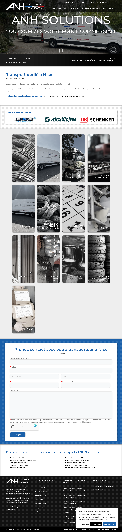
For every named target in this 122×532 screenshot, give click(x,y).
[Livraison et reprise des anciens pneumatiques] (48, 208)
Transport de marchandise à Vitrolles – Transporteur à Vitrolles (74, 490)
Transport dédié (52, 176)
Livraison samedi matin (75, 227)
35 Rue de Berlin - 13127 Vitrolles (94, 2)
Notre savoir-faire (40, 487)
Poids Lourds (75, 177)
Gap (66, 96)
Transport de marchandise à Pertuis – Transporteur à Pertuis (75, 517)
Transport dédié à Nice (18, 463)
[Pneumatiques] (23, 158)
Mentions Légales (83, 529)
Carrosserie (101, 228)
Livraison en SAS (25, 277)
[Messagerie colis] (23, 309)
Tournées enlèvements (100, 277)
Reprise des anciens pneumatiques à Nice (80, 467)
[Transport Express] (23, 208)
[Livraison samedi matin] (73, 208)
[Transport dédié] (48, 158)
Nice (70, 96)
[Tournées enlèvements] (99, 259)
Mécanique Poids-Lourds (75, 277)
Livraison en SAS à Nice (18, 458)
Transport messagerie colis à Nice (77, 460)
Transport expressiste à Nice (75, 458)
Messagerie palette (51, 277)
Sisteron (46, 96)
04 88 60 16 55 (70, 2)
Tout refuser (96, 524)
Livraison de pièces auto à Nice (76, 465)
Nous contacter (39, 516)
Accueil (110, 58)
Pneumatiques (24, 177)
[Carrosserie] (99, 208)
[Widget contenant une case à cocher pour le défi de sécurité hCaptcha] (24, 427)
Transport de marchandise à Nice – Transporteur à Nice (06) (92, 60)
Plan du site (69, 529)
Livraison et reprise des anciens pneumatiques (50, 224)
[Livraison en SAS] (23, 259)
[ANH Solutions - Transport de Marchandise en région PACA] (25, 6)
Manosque (54, 96)
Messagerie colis (26, 327)
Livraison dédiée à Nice (18, 467)
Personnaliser (85, 524)
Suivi (36, 512)
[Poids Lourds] (73, 158)
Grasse (75, 96)
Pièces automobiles (101, 176)
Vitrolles (61, 96)
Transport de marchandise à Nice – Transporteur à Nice (75, 496)
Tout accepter (109, 524)
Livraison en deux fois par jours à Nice (23, 460)
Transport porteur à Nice (19, 465)
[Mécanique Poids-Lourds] (73, 259)
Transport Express (27, 227)
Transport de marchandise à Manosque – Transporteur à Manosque (72, 510)
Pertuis (81, 96)
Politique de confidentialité (104, 529)
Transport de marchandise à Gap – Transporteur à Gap (74, 502)
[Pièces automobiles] (99, 158)
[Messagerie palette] (48, 259)
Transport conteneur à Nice (75, 463)
